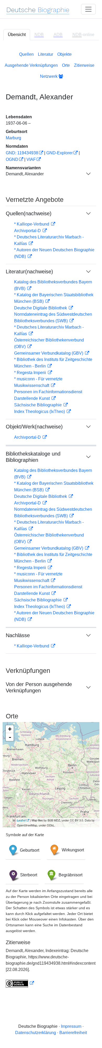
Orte (66, 65)
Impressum (71, 1026)
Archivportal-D (28, 230)
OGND (12, 159)
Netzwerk (49, 76)
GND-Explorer (59, 153)
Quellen (26, 54)
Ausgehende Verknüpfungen (31, 65)
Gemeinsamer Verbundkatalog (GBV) (49, 353)
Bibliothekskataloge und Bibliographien (33, 457)
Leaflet (21, 820)
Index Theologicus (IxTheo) (40, 411)
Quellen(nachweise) (29, 213)
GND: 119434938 (22, 153)
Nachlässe (18, 635)
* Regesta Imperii (30, 372)
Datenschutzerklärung (35, 1032)
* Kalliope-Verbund (32, 224)
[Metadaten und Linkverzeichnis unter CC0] (20, 983)
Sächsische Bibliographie (38, 405)
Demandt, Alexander (25, 174)
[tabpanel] (51, 518)
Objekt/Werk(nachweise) (34, 427)
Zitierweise (84, 65)
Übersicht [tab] (17, 34)
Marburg (13, 138)
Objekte (64, 54)
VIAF (31, 159)
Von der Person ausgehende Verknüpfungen (39, 687)
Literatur (45, 54)
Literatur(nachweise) (29, 271)
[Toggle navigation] (88, 9)
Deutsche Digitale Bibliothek (41, 308)
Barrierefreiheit (73, 1032)
